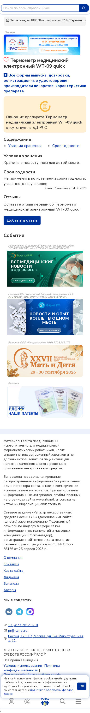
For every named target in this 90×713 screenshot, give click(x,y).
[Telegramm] (19, 612)
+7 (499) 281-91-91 (23, 625)
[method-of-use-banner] (42, 44)
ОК (81, 686)
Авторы (10, 590)
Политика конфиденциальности (32, 667)
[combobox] (40, 8)
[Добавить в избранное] (6, 60)
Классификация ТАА (53, 20)
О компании (13, 557)
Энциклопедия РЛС (23, 20)
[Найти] (84, 8)
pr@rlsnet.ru (17, 630)
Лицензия (11, 577)
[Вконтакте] (9, 612)
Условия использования (23, 665)
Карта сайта (13, 570)
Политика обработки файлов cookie (32, 674)
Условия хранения (25, 145)
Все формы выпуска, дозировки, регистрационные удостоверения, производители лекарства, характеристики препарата (45, 83)
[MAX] (30, 612)
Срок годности (65, 145)
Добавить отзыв (22, 220)
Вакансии (11, 583)
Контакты (11, 564)
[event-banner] (45, 361)
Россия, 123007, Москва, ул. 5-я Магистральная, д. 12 (46, 638)
